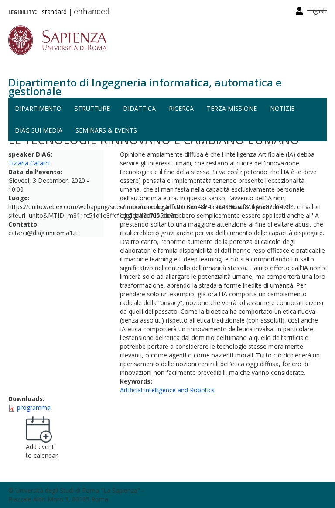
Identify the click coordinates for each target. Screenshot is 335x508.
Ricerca (181, 108)
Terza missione (232, 108)
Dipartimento (38, 108)
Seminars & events (106, 130)
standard (54, 11)
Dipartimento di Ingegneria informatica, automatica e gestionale (145, 86)
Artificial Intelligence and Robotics (167, 390)
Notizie (282, 108)
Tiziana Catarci (29, 163)
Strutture (92, 108)
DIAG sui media (38, 130)
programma (34, 407)
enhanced (92, 12)
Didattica (139, 108)
